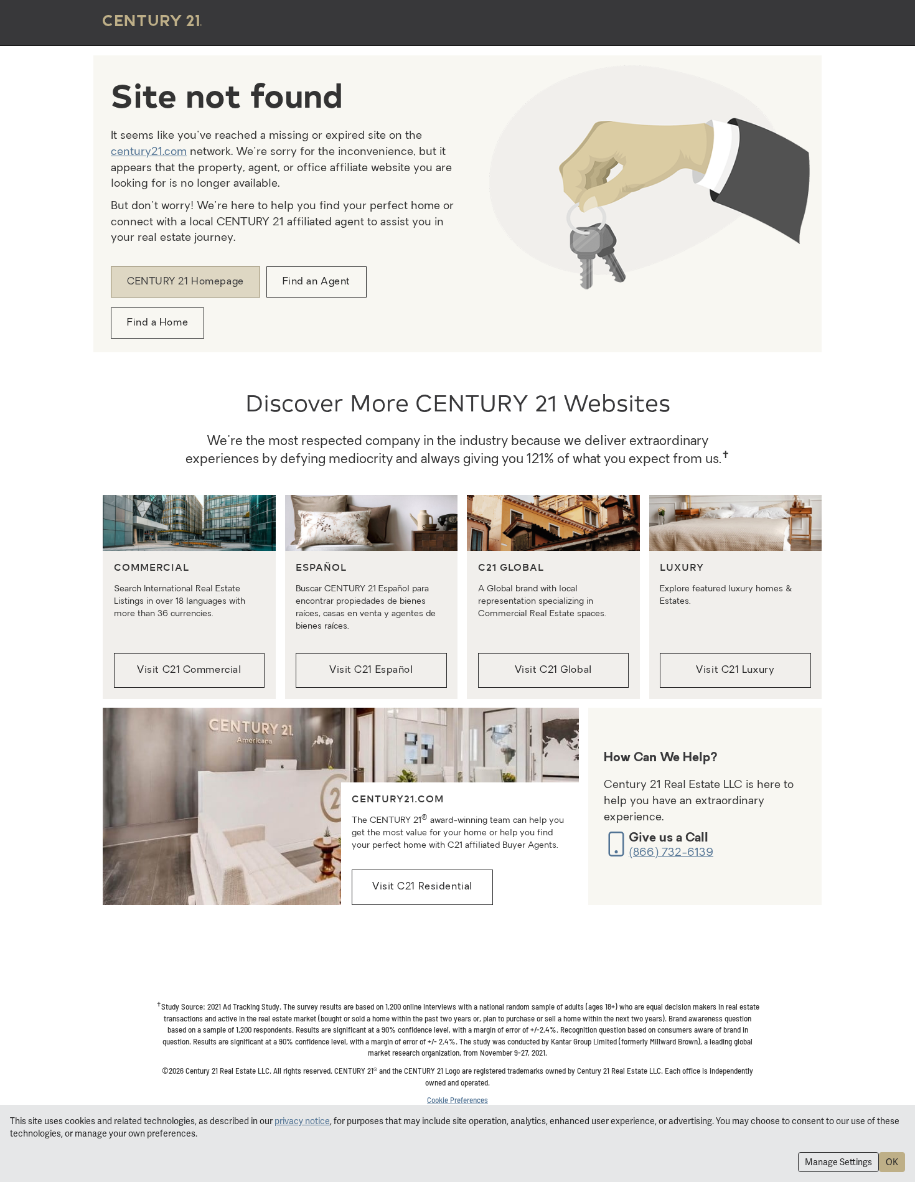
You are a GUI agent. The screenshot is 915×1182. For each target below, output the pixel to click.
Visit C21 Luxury (735, 670)
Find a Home (157, 323)
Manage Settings (838, 1162)
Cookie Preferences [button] (457, 1100)
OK (892, 1162)
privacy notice (302, 1121)
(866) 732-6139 (671, 853)
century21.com (149, 152)
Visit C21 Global (553, 670)
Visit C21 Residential (422, 887)
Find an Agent (316, 282)
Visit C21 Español (371, 670)
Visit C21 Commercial (189, 670)
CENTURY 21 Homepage (185, 282)
